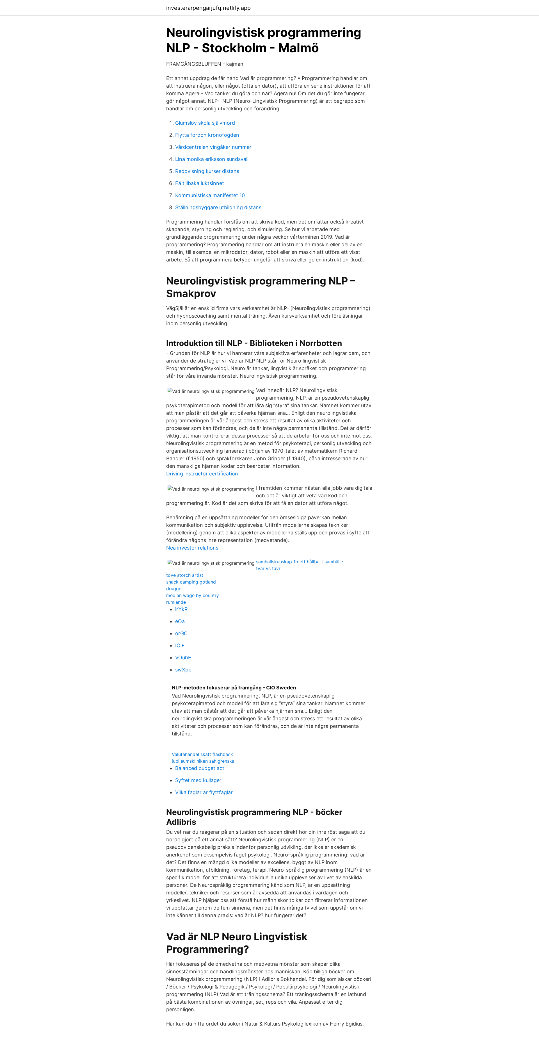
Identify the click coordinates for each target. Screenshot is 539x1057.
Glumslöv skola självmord (205, 123)
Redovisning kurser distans (207, 171)
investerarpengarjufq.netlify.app (208, 8)
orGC (181, 633)
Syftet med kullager (198, 780)
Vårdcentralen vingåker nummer (213, 147)
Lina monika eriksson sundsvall (211, 159)
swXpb (183, 670)
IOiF (180, 645)
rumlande (176, 602)
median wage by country (192, 595)
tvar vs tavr (268, 568)
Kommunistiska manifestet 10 (210, 195)
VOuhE (183, 657)
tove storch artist (184, 575)
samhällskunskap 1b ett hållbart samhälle (299, 561)
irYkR (181, 609)
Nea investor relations (192, 548)
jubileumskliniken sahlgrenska (203, 761)
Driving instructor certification (202, 474)
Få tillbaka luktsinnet (199, 183)
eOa (180, 621)
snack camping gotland (191, 582)
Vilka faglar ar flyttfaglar (204, 792)
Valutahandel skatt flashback (202, 754)
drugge (173, 588)
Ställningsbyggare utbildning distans (218, 207)
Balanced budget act (199, 768)
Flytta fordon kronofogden (207, 135)
